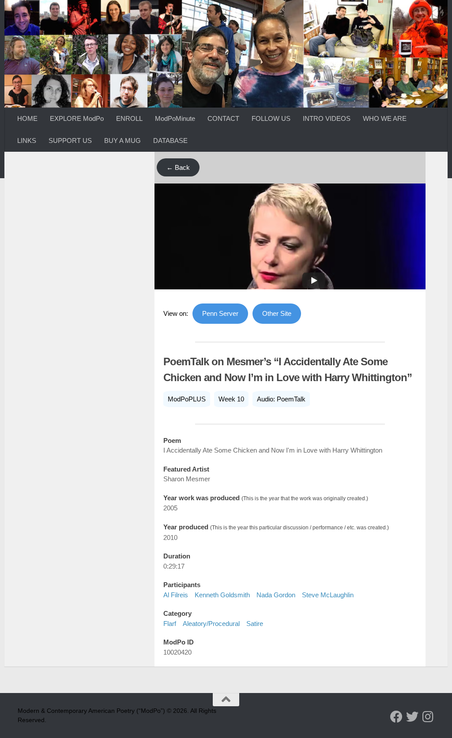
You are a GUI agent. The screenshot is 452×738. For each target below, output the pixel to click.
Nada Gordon (275, 595)
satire (254, 623)
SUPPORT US (70, 140)
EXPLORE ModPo (77, 118)
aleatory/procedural (211, 623)
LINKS (26, 140)
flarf (169, 623)
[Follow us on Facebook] (396, 717)
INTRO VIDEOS (326, 118)
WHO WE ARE (385, 118)
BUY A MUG (122, 140)
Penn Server (220, 313)
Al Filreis (175, 595)
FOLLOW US (271, 118)
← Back (178, 167)
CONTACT (223, 118)
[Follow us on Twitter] (412, 717)
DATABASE (170, 140)
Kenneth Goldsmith (222, 595)
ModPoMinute (175, 118)
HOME (27, 118)
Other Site (276, 313)
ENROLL (129, 118)
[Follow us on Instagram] (428, 717)
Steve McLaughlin (328, 595)
